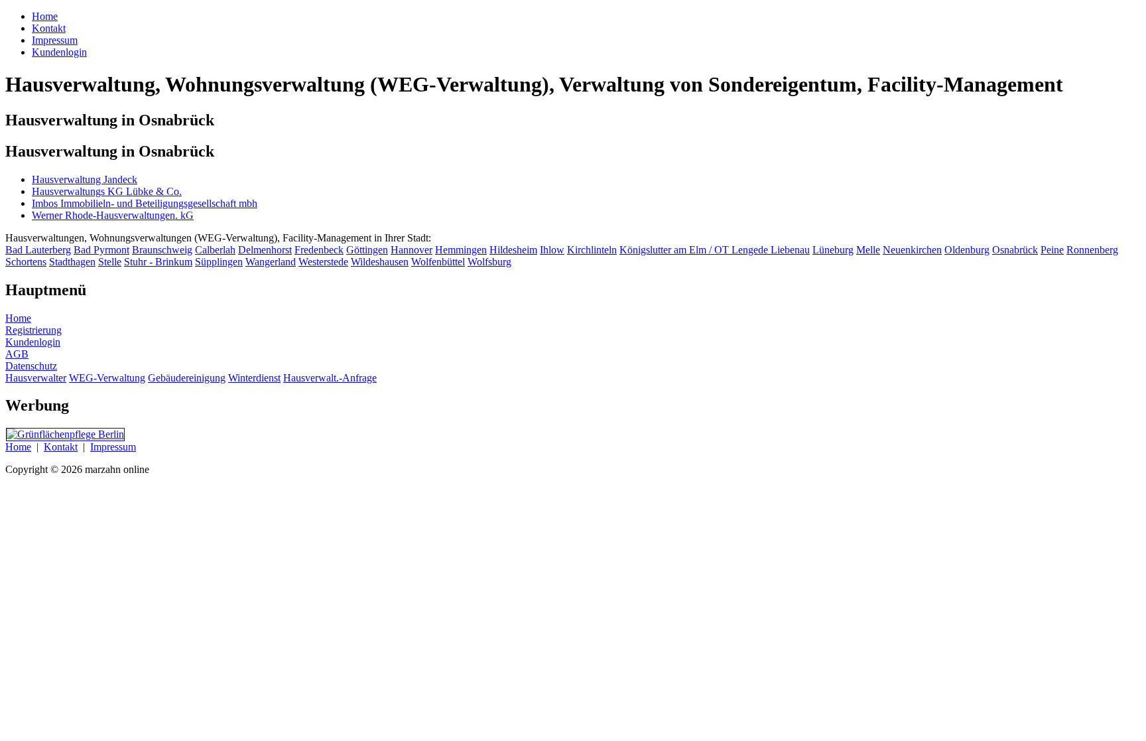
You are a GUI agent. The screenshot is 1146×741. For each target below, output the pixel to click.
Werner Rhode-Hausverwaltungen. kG (113, 215)
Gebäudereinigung (186, 377)
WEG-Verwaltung (107, 377)
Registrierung (33, 330)
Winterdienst (254, 377)
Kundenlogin (32, 342)
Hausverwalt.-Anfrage (330, 377)
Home (18, 318)
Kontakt (61, 446)
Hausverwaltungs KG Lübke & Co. (107, 191)
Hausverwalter (35, 377)
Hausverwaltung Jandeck (84, 179)
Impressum (113, 446)
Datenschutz (31, 365)
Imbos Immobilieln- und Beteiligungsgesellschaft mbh (144, 203)
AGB (17, 354)
